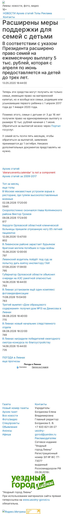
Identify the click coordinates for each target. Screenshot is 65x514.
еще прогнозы (11, 361)
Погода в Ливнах (32, 364)
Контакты (9, 17)
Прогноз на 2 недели (40, 367)
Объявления (9, 426)
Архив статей (24, 13)
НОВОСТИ (9, 13)
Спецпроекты (10, 423)
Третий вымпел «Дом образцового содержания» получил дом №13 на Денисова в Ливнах (31, 308)
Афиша (6, 434)
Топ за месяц (10, 183)
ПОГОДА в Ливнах (13, 357)
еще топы (8, 187)
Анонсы (7, 430)
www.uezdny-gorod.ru (36, 499)
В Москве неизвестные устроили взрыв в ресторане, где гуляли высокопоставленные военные (30, 195)
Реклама (46, 13)
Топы (37, 13)
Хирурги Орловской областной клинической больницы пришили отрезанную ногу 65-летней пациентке (32, 229)
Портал (55, 125)
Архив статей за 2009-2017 (19, 176)
